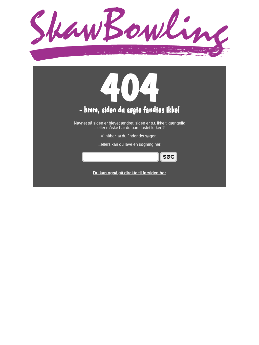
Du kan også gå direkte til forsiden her (129, 173)
